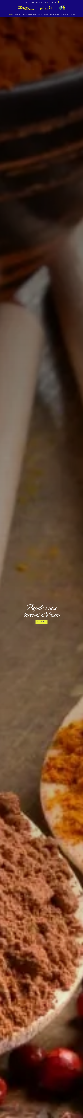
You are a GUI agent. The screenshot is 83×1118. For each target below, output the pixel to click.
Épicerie (46, 14)
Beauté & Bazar (54, 14)
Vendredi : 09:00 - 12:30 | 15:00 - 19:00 (35, 2)
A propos (17, 14)
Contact (72, 14)
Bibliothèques (64, 14)
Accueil (11, 14)
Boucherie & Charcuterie (29, 14)
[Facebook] (58, 2)
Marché (40, 14)
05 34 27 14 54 (41, 622)
